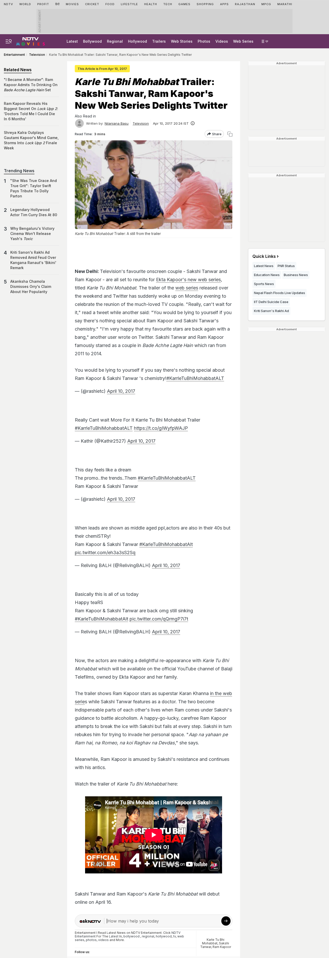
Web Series (243, 41)
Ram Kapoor (222, 947)
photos (91, 940)
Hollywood (137, 41)
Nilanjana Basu (117, 123)
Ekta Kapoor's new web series (188, 279)
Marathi (284, 4)
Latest (72, 41)
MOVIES (72, 4)
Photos (204, 41)
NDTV (8, 4)
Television (141, 123)
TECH (167, 4)
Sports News (264, 284)
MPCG (266, 4)
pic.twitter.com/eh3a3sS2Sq (105, 552)
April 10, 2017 (121, 391)
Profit (43, 4)
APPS (224, 4)
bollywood (131, 936)
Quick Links (264, 256)
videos (103, 940)
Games (184, 4)
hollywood (164, 936)
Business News (296, 275)
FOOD (110, 4)
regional (148, 936)
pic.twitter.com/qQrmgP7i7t (159, 619)
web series (186, 287)
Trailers (159, 41)
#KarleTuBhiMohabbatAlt (166, 544)
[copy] (229, 134)
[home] (30, 40)
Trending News (19, 170)
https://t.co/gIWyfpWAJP (161, 428)
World (25, 4)
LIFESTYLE (129, 4)
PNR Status (286, 266)
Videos (221, 41)
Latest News (263, 266)
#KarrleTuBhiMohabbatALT (195, 378)
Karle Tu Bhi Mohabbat (213, 941)
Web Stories (182, 41)
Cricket (92, 4)
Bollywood (92, 41)
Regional (115, 41)
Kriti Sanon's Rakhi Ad (271, 311)
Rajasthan (245, 4)
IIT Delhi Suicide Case (271, 302)
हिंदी (57, 4)
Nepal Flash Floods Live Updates (279, 293)
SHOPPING (205, 4)
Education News (267, 275)
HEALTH (150, 4)
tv (174, 936)
